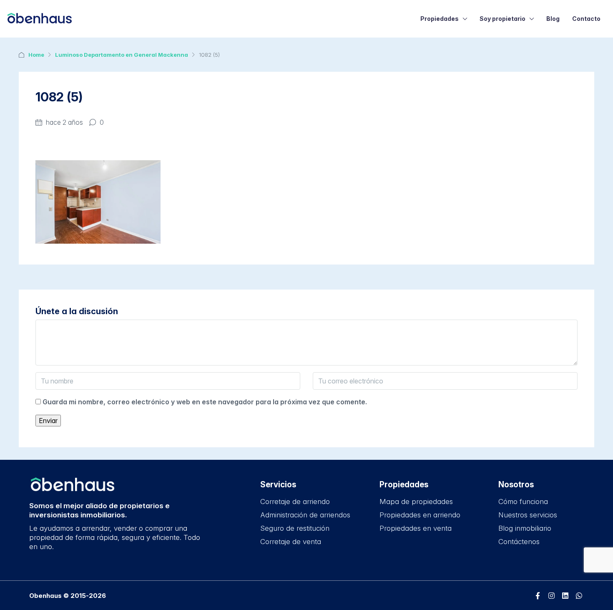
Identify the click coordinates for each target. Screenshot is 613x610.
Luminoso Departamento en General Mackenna (121, 54)
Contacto (586, 18)
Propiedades (439, 18)
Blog (553, 18)
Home (36, 54)
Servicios (278, 484)
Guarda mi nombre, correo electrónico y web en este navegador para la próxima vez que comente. (205, 402)
